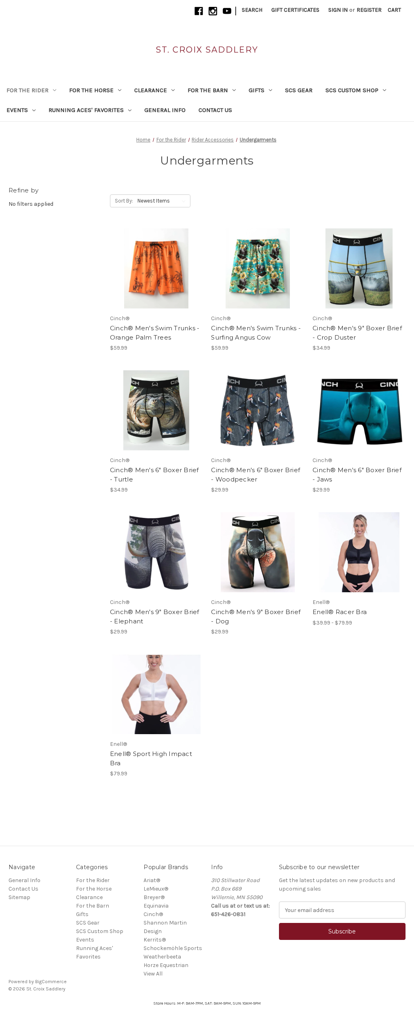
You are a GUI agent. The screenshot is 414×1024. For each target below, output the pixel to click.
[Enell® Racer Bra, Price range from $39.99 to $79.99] (359, 552)
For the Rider (27, 90)
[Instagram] (213, 11)
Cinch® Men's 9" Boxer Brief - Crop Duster (357, 332)
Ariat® (152, 880)
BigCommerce (51, 981)
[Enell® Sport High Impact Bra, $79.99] (156, 694)
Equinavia (156, 905)
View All (153, 973)
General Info (165, 110)
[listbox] (163, 201)
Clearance (150, 90)
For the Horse (91, 90)
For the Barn (208, 90)
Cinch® (153, 914)
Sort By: (124, 201)
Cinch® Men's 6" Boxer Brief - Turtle (154, 474)
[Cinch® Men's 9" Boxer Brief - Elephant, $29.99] (156, 552)
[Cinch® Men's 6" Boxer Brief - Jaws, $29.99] (359, 410)
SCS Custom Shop (351, 90)
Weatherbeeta (162, 956)
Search (252, 9)
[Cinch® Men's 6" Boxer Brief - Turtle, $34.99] (156, 410)
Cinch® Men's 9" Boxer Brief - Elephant (154, 616)
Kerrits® (155, 939)
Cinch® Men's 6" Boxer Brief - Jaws (357, 474)
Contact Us (215, 110)
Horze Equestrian (166, 965)
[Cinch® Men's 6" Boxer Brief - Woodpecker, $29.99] (257, 410)
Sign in (338, 9)
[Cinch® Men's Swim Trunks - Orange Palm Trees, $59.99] (156, 268)
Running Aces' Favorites (86, 110)
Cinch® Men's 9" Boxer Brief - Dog (255, 616)
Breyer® (154, 897)
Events (17, 110)
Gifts (256, 90)
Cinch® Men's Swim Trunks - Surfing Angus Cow (256, 332)
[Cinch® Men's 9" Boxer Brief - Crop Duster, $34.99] (359, 268)
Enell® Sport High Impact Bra (151, 758)
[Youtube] (227, 11)
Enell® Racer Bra (340, 612)
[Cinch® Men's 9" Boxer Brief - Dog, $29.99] (257, 552)
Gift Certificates (295, 9)
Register (369, 9)
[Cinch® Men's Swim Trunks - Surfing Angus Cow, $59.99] (257, 268)
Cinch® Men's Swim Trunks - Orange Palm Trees (155, 332)
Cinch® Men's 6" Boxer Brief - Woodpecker (255, 474)
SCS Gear (299, 90)
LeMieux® (156, 888)
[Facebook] (198, 11)
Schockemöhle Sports (173, 948)
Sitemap (19, 897)
